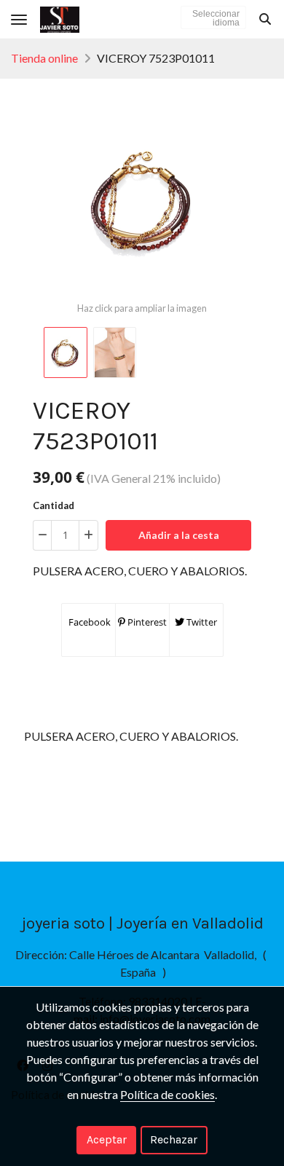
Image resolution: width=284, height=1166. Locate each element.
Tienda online (44, 58)
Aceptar (107, 1139)
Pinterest (146, 622)
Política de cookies (167, 1094)
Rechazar (173, 1139)
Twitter (200, 622)
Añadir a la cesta (178, 535)
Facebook (88, 622)
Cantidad (53, 505)
